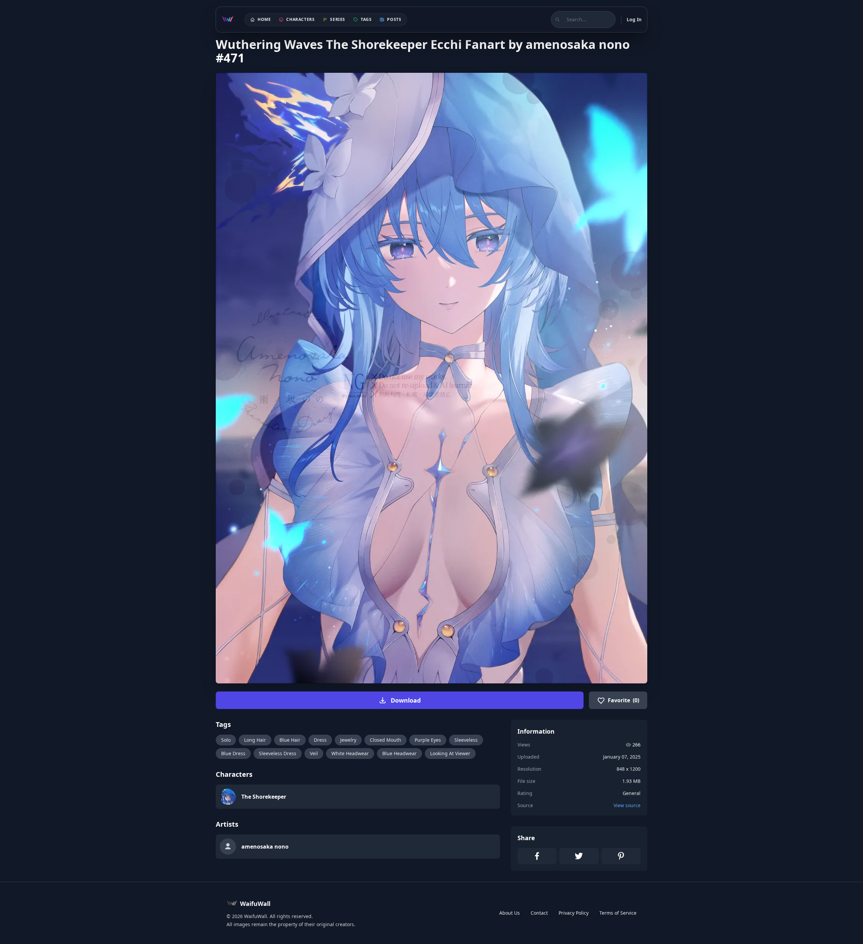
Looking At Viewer (450, 753)
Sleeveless (466, 740)
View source (627, 805)
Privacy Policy (574, 913)
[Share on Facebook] (537, 856)
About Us (509, 913)
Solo (226, 740)
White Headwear (350, 753)
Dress (320, 740)
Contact (539, 913)
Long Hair (255, 740)
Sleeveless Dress (277, 753)
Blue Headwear (399, 753)
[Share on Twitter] (578, 856)
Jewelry (348, 740)
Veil (314, 753)
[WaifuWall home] (227, 19)
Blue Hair (289, 740)
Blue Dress (233, 753)
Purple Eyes (428, 740)
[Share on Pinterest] (621, 856)
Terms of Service (617, 913)
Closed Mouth (385, 740)
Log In (634, 19)
